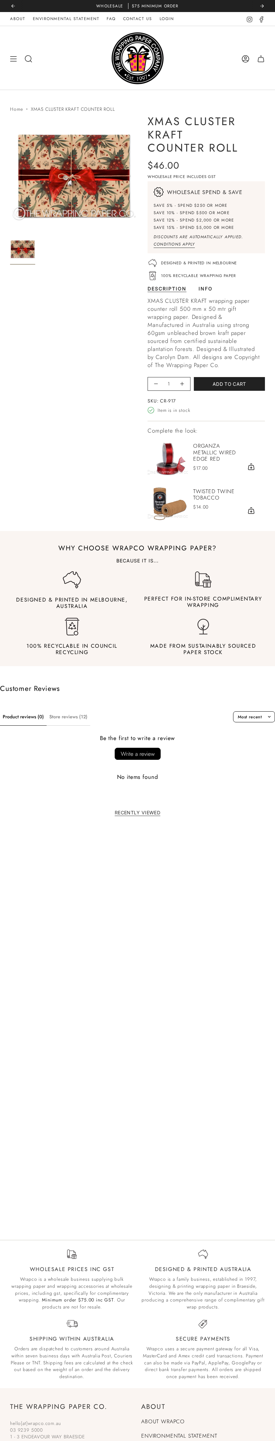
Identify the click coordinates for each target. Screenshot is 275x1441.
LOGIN (167, 19)
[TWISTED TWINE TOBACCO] (168, 503)
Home (16, 109)
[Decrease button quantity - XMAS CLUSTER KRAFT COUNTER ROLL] (156, 384)
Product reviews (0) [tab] (23, 716)
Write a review (138, 754)
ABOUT (17, 19)
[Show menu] (13, 59)
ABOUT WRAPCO (163, 1421)
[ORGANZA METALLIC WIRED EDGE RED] (168, 458)
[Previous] (13, 6)
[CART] (261, 59)
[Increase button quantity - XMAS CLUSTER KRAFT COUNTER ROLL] (181, 384)
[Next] (262, 6)
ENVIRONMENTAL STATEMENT (66, 19)
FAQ (111, 19)
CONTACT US (137, 19)
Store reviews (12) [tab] (68, 716)
